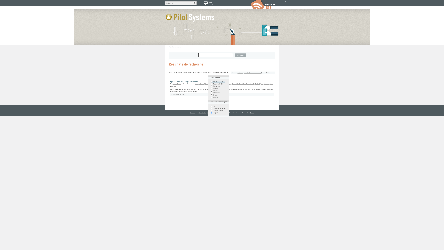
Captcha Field (217, 84)
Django (229, 84)
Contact (192, 113)
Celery (234, 84)
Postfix (252, 84)
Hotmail (202, 84)
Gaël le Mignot (259, 84)
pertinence (240, 72)
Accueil (179, 47)
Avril (183, 94)
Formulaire (216, 93)
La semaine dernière (219, 108)
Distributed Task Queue (243, 84)
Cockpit (197, 84)
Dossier (215, 91)
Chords (207, 84)
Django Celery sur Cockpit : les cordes (184, 82)
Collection (216, 97)
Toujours (216, 113)
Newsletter (267, 84)
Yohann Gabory (177, 84)
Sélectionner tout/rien (219, 82)
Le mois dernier (218, 110)
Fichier (215, 88)
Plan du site (202, 113)
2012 (179, 94)
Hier (214, 106)
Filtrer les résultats (219, 72)
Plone (252, 113)
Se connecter (285, 1)
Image (215, 95)
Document (216, 86)
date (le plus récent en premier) (253, 72)
